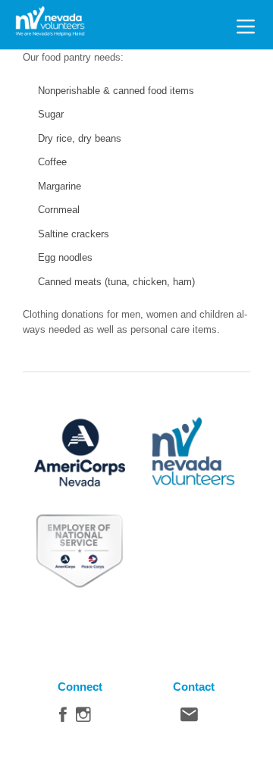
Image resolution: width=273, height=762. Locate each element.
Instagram (83, 718)
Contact (189, 718)
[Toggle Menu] (246, 24)
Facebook (63, 718)
